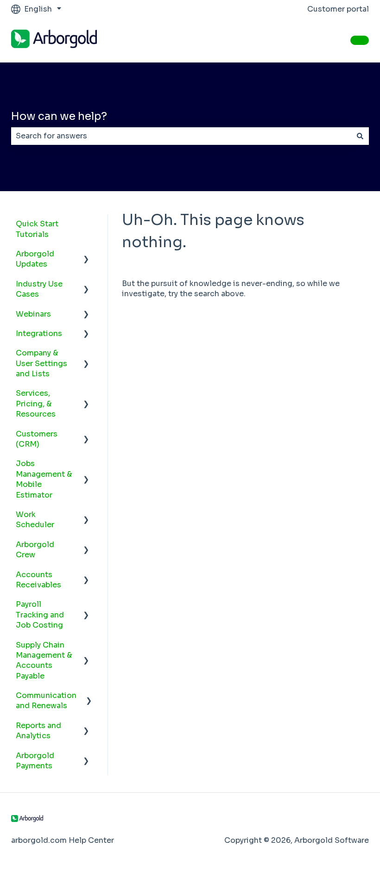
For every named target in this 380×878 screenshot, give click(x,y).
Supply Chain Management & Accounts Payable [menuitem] (44, 660)
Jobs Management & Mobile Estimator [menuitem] (44, 479)
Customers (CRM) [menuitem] (36, 439)
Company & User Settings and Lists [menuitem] (41, 363)
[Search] (360, 136)
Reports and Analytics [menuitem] (38, 731)
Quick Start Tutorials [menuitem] (37, 229)
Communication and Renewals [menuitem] (46, 700)
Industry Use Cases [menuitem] (39, 289)
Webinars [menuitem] (33, 314)
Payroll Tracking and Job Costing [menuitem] (40, 614)
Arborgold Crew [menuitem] (35, 550)
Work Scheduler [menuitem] (35, 519)
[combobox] (181, 136)
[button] (86, 254)
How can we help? (59, 116)
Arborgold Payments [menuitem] (35, 761)
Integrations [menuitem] (39, 333)
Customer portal (338, 9)
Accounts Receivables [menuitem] (38, 580)
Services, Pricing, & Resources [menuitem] (36, 403)
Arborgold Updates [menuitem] (35, 259)
